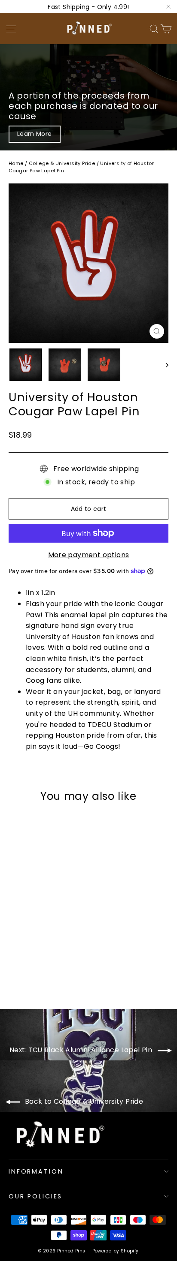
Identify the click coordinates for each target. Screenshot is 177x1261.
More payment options (88, 555)
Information (36, 1171)
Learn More (34, 133)
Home (16, 163)
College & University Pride (62, 163)
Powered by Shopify (115, 1251)
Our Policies (35, 1196)
